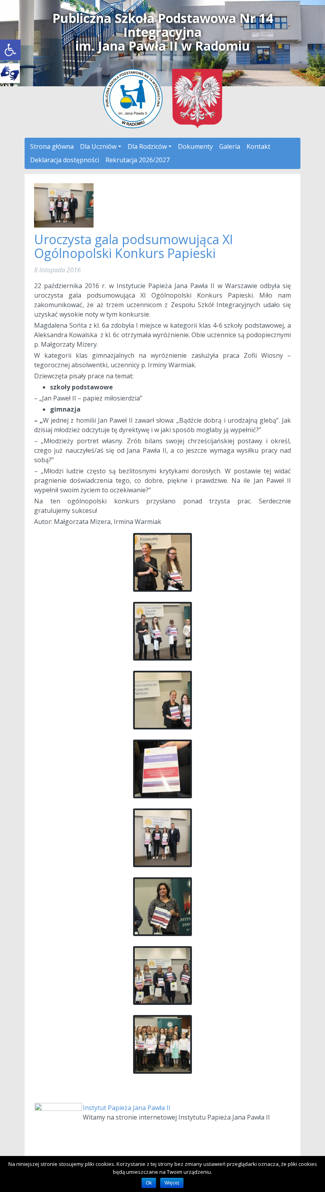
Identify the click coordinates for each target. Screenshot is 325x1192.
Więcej (171, 1183)
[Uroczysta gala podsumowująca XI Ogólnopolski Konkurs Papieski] (64, 204)
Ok (149, 1183)
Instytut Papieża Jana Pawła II (126, 1107)
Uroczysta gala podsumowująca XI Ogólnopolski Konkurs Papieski (133, 246)
